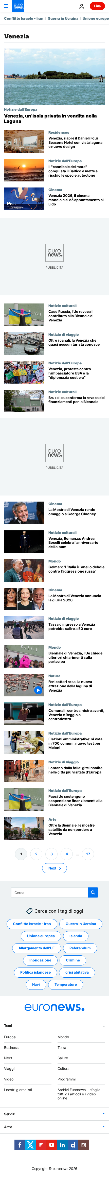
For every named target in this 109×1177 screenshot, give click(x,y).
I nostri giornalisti (18, 1090)
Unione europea (41, 936)
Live (97, 6)
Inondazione (40, 960)
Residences (58, 132)
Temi (8, 1025)
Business (11, 1047)
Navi (36, 984)
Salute (63, 1058)
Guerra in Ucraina (63, 18)
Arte (52, 819)
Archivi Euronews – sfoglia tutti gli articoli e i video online (79, 1094)
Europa (10, 1037)
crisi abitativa (77, 972)
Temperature (66, 984)
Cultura (63, 1068)
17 (88, 854)
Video (8, 1079)
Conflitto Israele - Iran (23, 18)
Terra (62, 1047)
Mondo (54, 561)
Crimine (73, 960)
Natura (54, 676)
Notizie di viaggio (63, 334)
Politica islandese (35, 972)
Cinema (55, 189)
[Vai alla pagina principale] (18, 6)
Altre (8, 1127)
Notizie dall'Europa (20, 109)
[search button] (93, 892)
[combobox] (54, 892)
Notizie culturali (62, 305)
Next (52, 868)
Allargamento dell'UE (37, 948)
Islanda (75, 936)
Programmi (67, 1079)
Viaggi (9, 1068)
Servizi (9, 1114)
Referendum (80, 948)
